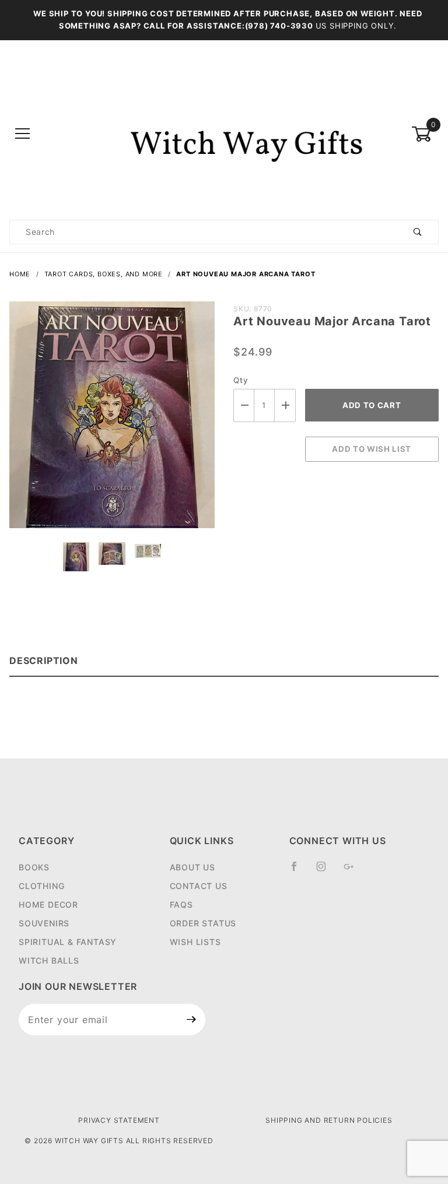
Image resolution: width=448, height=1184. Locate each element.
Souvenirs (44, 923)
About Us (192, 867)
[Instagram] (326, 871)
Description (43, 660)
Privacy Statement (119, 1120)
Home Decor (48, 904)
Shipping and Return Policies (328, 1120)
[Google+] (353, 871)
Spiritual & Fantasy (68, 942)
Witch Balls (49, 960)
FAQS (181, 904)
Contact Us (199, 886)
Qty (240, 380)
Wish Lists (195, 942)
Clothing (41, 886)
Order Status (203, 923)
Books (34, 867)
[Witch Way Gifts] (224, 133)
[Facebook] (299, 871)
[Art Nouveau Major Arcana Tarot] (112, 421)
